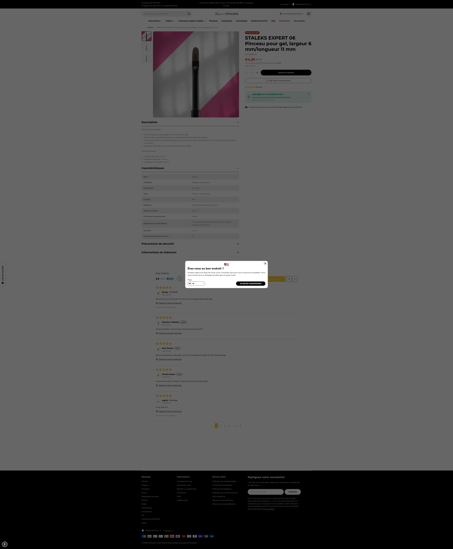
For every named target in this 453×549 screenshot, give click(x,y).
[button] (5, 544)
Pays (190, 280)
